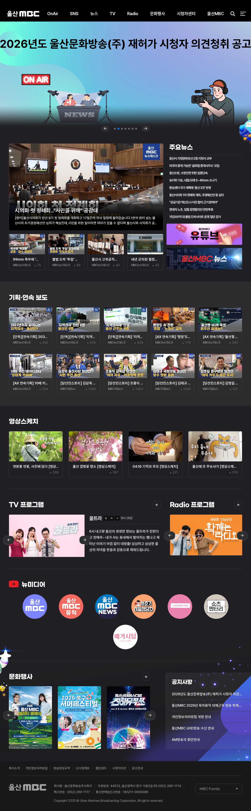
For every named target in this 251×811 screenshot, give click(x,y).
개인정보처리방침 (37, 768)
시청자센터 (186, 13)
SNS (74, 13)
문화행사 (157, 13)
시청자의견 (119, 768)
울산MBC (23, 13)
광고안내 (137, 768)
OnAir (52, 13)
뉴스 (94, 13)
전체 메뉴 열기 (243, 13)
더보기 (155, 505)
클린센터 (100, 768)
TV (112, 13)
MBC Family (210, 788)
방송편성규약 (62, 768)
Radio (132, 13)
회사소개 (14, 768)
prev (105, 129)
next (146, 129)
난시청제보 (83, 768)
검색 (231, 13)
